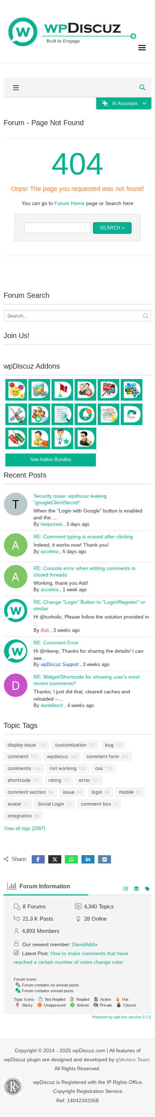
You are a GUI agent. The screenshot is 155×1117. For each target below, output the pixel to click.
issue (69, 792)
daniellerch (52, 705)
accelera (49, 551)
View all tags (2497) (24, 828)
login (97, 792)
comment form (103, 756)
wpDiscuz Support (60, 664)
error (84, 780)
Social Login (51, 804)
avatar (14, 804)
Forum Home (69, 203)
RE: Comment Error (56, 643)
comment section (27, 792)
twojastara (51, 524)
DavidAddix (85, 944)
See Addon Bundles (50, 459)
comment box (96, 804)
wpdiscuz (57, 756)
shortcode (19, 780)
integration (20, 816)
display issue (22, 745)
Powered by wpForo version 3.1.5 (121, 1017)
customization (71, 745)
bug (109, 745)
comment (18, 756)
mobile (126, 792)
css (99, 768)
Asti (45, 630)
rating (54, 780)
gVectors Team (133, 1059)
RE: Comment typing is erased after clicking (83, 536)
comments (19, 768)
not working (63, 768)
